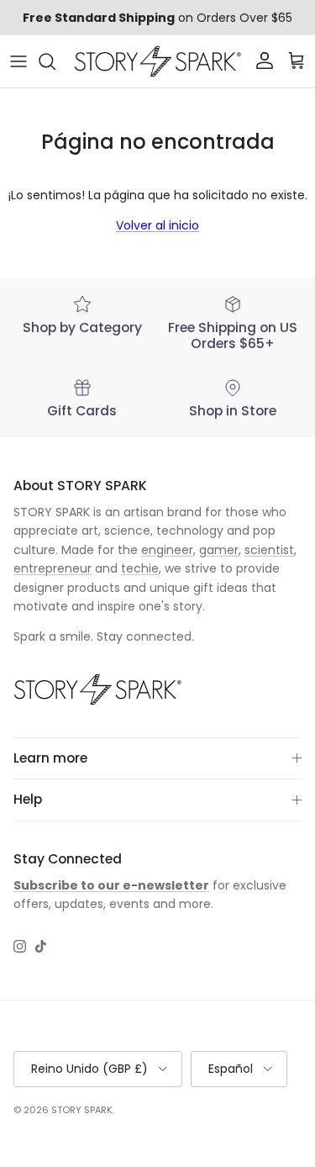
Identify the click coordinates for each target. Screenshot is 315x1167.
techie (140, 568)
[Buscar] (55, 61)
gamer (219, 549)
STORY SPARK (82, 1110)
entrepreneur (52, 568)
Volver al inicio (157, 225)
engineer (167, 549)
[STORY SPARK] (157, 61)
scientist (269, 549)
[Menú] (18, 61)
